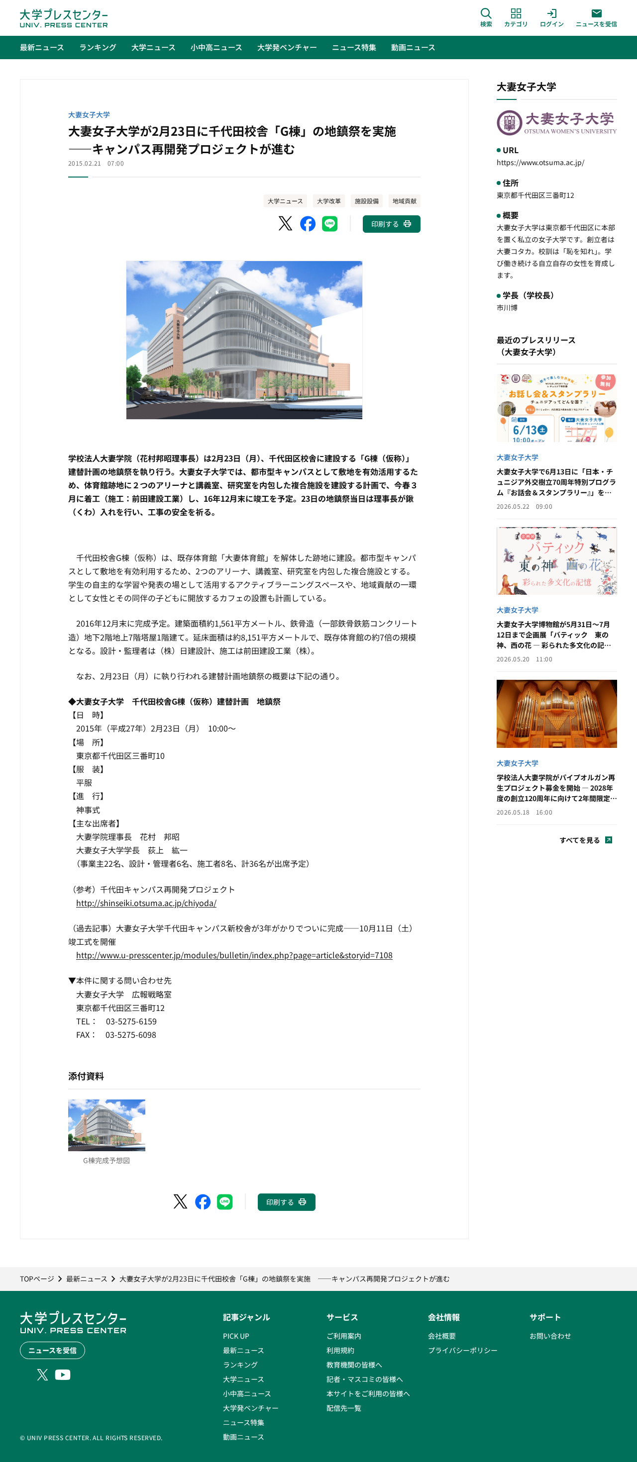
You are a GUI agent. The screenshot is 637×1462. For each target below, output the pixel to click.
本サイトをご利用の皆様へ (368, 1393)
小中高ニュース (247, 1393)
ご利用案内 (343, 1336)
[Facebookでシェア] (308, 224)
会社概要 (442, 1336)
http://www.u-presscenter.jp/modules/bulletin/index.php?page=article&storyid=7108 (234, 955)
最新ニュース (243, 1350)
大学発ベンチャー (251, 1408)
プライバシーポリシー (463, 1350)
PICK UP (236, 1336)
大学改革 (329, 200)
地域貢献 (405, 200)
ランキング (240, 1365)
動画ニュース (243, 1437)
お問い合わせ (550, 1336)
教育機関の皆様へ (354, 1365)
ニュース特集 (243, 1422)
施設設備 (367, 200)
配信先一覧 (343, 1408)
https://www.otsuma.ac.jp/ (540, 162)
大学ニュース (285, 200)
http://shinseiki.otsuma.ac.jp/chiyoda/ (146, 903)
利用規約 (340, 1350)
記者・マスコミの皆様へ (364, 1379)
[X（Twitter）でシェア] (286, 224)
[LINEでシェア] (330, 224)
